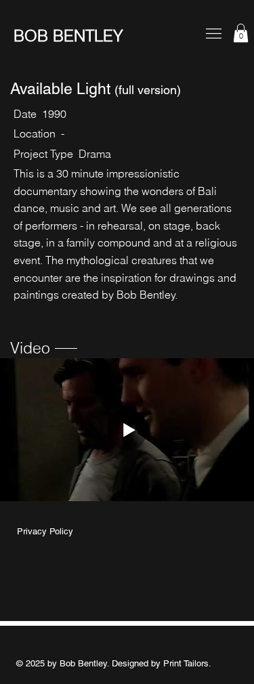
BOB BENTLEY (68, 35)
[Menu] (213, 33)
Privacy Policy (45, 531)
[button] (241, 33)
